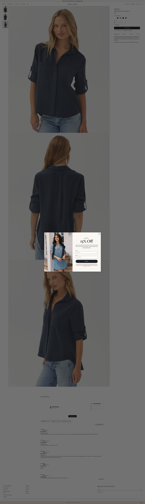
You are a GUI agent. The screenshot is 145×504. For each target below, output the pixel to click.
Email (76, 255)
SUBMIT (87, 261)
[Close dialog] (99, 234)
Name (76, 250)
